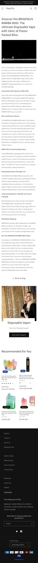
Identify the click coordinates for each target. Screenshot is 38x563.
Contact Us (7, 483)
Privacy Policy (8, 470)
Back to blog (20, 278)
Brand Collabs (8, 456)
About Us (7, 442)
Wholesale (7, 478)
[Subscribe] (31, 523)
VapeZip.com (20, 559)
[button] (2, 8)
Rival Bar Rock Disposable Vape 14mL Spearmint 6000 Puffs (9, 413)
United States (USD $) (18, 545)
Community (8, 492)
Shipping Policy (9, 447)
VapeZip (6, 433)
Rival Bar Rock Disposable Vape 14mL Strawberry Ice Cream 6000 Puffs (26, 413)
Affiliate (6, 487)
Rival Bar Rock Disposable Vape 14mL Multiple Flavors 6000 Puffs (9, 377)
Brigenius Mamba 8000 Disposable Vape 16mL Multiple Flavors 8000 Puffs (26, 377)
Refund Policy (8, 460)
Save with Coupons (19, 335)
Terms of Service (9, 465)
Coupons (7, 438)
